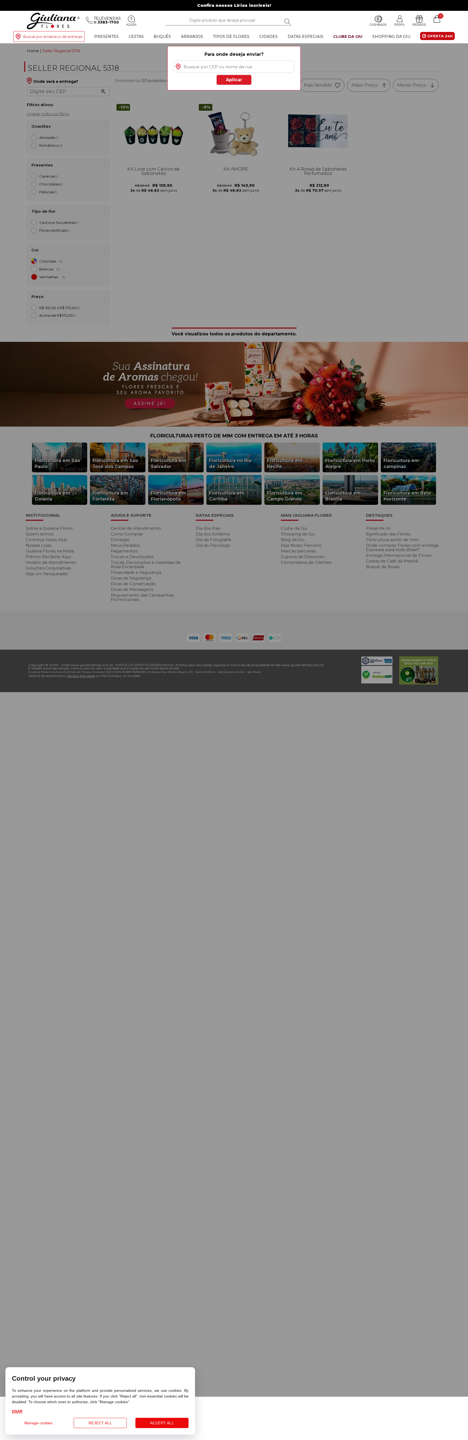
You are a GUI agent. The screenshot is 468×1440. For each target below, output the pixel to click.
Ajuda (131, 25)
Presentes (106, 36)
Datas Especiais (305, 36)
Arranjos (192, 36)
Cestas (136, 36)
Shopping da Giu (391, 36)
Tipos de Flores (231, 36)
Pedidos (419, 25)
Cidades (268, 36)
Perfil (399, 24)
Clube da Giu (347, 36)
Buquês (162, 36)
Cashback (378, 25)
